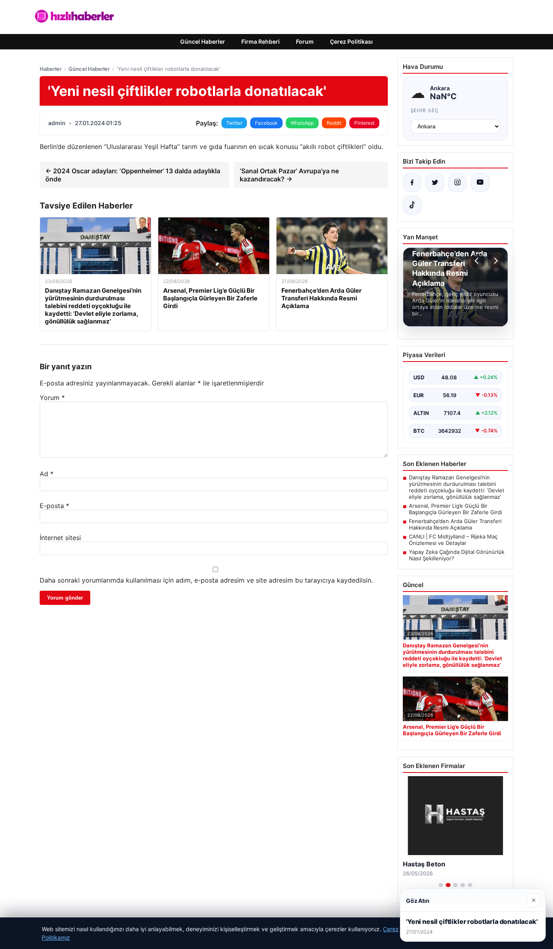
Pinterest (364, 123)
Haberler (51, 69)
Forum (305, 41)
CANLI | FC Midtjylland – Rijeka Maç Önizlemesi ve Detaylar (453, 539)
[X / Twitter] (434, 182)
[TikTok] (412, 205)
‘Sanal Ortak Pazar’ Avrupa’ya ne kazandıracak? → (289, 175)
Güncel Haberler (202, 41)
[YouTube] (480, 182)
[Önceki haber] (478, 261)
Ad (46, 474)
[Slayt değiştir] (440, 885)
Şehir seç (424, 110)
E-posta (54, 506)
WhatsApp (302, 123)
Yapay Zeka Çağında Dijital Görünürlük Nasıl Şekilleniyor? (456, 555)
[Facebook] (412, 182)
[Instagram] (457, 182)
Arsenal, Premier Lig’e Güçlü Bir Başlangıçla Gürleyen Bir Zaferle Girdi (455, 508)
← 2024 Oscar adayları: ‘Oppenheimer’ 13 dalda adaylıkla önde (132, 175)
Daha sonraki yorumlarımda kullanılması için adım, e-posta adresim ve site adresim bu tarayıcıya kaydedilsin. (206, 580)
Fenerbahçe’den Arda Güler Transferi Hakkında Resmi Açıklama (455, 524)
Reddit (334, 123)
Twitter (234, 123)
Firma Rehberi (260, 41)
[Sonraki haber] (495, 261)
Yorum (52, 398)
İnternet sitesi (60, 538)
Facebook (266, 123)
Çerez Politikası (351, 41)
